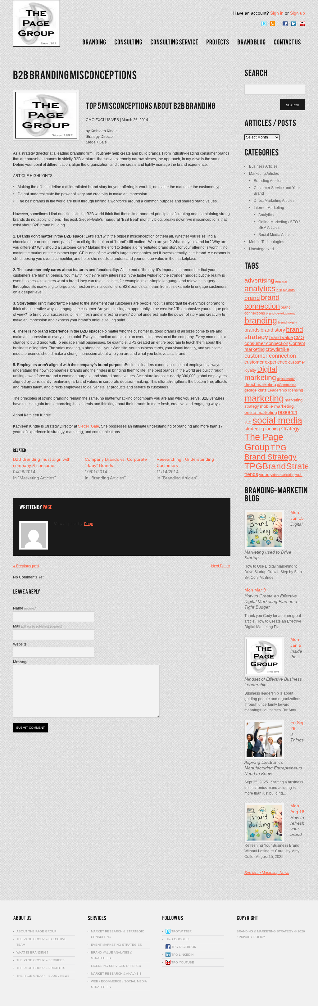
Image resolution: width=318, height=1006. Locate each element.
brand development (280, 313)
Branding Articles (268, 181)
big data (289, 290)
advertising (259, 280)
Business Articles (263, 166)
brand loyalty (287, 322)
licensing (295, 390)
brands (252, 330)
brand (252, 297)
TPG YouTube (182, 962)
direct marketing (260, 384)
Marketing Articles (264, 173)
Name (24, 608)
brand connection (262, 301)
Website (20, 644)
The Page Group (263, 442)
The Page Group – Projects (40, 968)
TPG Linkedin (181, 954)
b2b (279, 290)
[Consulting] (128, 42)
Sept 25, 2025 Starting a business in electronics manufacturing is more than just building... (273, 787)
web (298, 475)
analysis (281, 281)
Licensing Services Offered (116, 965)
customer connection (270, 355)
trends (251, 474)
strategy (290, 429)
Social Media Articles (275, 235)
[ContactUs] (287, 42)
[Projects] (217, 42)
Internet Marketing (269, 208)
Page (88, 524)
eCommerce (286, 385)
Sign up (297, 13)
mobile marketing (277, 406)
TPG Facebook (183, 947)
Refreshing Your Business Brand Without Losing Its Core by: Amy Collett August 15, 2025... (271, 851)
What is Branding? (32, 952)
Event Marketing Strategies (116, 944)
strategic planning (262, 428)
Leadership (277, 390)
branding (260, 320)
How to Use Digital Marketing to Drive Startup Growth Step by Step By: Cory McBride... (273, 572)
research (287, 412)
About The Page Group (36, 931)
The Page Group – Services (40, 960)
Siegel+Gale (88, 426)
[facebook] (285, 24)
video (264, 474)
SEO (248, 422)
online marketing (260, 412)
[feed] (272, 24)
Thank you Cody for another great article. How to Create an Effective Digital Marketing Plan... (272, 621)
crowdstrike (277, 349)
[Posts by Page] (47, 507)
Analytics (266, 215)
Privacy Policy (252, 937)
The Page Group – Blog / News (43, 975)
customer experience (265, 362)
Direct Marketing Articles (274, 200)
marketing (264, 398)
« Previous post (26, 566)
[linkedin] (293, 24)
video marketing (282, 475)
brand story (273, 330)
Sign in (277, 13)
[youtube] (302, 24)
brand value (281, 337)
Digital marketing (260, 373)
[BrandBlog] (251, 42)
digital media (286, 379)
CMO (299, 337)
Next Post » (220, 566)
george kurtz (255, 390)
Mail (37, 626)
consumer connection (266, 343)
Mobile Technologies (266, 242)
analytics (259, 288)
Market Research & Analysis (116, 973)
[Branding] (94, 42)
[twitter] (263, 24)
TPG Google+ (178, 939)
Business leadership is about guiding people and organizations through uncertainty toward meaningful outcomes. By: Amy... (272, 701)
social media (277, 420)
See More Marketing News (266, 873)
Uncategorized (261, 249)
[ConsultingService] (174, 42)
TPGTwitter (181, 931)
